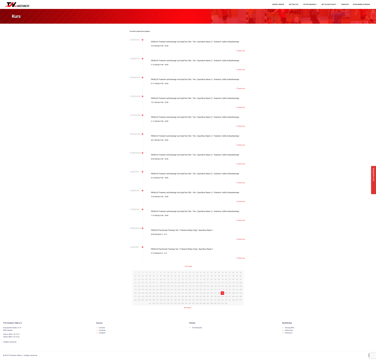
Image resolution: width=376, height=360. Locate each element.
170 (204, 289)
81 (208, 279)
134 (182, 286)
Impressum (288, 333)
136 (190, 286)
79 (201, 279)
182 (139, 293)
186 (153, 293)
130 (168, 286)
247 (157, 300)
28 (233, 272)
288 (211, 303)
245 (150, 300)
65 (150, 279)
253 (179, 300)
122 (139, 286)
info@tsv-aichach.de (9, 342)
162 (175, 289)
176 (226, 289)
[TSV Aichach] (17, 4)
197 (193, 293)
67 (157, 279)
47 (193, 276)
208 (233, 293)
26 (226, 272)
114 (219, 283)
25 (222, 272)
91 (135, 283)
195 (186, 293)
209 (237, 293)
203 (215, 293)
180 (240, 289)
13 (179, 272)
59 (237, 276)
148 (233, 286)
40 (168, 276)
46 (190, 276)
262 (211, 300)
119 (237, 283)
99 (164, 283)
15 (186, 272)
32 (139, 276)
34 (146, 276)
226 (190, 296)
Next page (187, 307)
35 (150, 276)
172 (211, 289)
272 (153, 303)
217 (157, 296)
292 (226, 303)
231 (208, 296)
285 (201, 303)
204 (219, 293)
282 (190, 303)
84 (219, 279)
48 (197, 276)
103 (179, 283)
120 (240, 283)
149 (237, 286)
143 (215, 286)
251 (172, 300)
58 (233, 276)
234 (219, 296)
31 (135, 276)
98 (161, 283)
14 (182, 272)
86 (226, 279)
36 (153, 276)
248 (161, 300)
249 (164, 300)
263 (215, 300)
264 (219, 300)
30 (240, 272)
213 (143, 296)
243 (143, 300)
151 (135, 289)
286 (204, 303)
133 (179, 286)
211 (135, 296)
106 (190, 283)
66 (153, 279)
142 (211, 286)
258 (197, 300)
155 (150, 289)
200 (204, 293)
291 (222, 303)
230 (204, 296)
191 (172, 293)
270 (240, 300)
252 (175, 300)
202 (211, 293)
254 (182, 300)
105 (186, 283)
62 (139, 279)
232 (211, 296)
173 (215, 289)
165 (186, 289)
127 (157, 286)
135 (186, 286)
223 (179, 296)
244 (146, 300)
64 (146, 279)
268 (233, 300)
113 (215, 283)
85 (222, 279)
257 (193, 300)
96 (153, 283)
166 (190, 289)
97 (157, 283)
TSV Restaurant (197, 328)
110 (204, 283)
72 (175, 279)
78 (197, 279)
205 (222, 293)
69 (164, 279)
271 (150, 303)
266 (226, 300)
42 (175, 276)
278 (175, 303)
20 (204, 272)
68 (161, 279)
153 (143, 289)
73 (179, 279)
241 (135, 300)
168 (197, 289)
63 (143, 279)
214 (146, 296)
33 (143, 276)
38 (161, 276)
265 (222, 300)
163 (179, 289)
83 (215, 279)
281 (186, 303)
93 (143, 283)
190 (168, 293)
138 (197, 286)
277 (172, 303)
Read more (241, 51)
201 (208, 293)
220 (168, 296)
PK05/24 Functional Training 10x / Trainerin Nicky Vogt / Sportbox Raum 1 (182, 230)
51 (208, 276)
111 (208, 283)
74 (182, 279)
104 (182, 283)
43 (179, 276)
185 (150, 293)
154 (146, 289)
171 (208, 289)
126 (153, 286)
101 (172, 283)
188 (161, 293)
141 (208, 286)
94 (146, 283)
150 (240, 286)
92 (139, 283)
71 (172, 279)
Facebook (102, 330)
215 (150, 296)
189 (164, 293)
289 (215, 303)
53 (215, 276)
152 (139, 289)
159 (164, 289)
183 (143, 293)
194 (182, 293)
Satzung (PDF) (289, 328)
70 (168, 279)
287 (208, 303)
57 (229, 276)
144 (219, 286)
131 (172, 286)
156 (153, 289)
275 (164, 303)
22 (211, 272)
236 (226, 296)
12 (175, 272)
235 (222, 296)
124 (146, 286)
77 (193, 279)
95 (150, 283)
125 (150, 286)
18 (197, 272)
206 (226, 293)
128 (161, 286)
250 (168, 300)
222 (175, 296)
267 (230, 300)
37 (157, 276)
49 (201, 276)
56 (226, 276)
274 (161, 303)
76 (190, 279)
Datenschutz (289, 330)
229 (201, 296)
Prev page (189, 266)
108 (197, 283)
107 (193, 283)
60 (240, 276)
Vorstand (102, 328)
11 (172, 272)
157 (157, 289)
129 (164, 286)
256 (190, 300)
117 (230, 283)
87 (229, 279)
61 (135, 279)
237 (230, 296)
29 (237, 272)
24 (219, 272)
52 (211, 276)
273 (157, 303)
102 (175, 283)
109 (201, 283)
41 (172, 276)
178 (233, 289)
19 (201, 272)
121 (135, 286)
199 (201, 293)
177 (230, 289)
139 (201, 286)
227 (193, 296)
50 (204, 276)
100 (168, 283)
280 (182, 303)
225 (186, 296)
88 (233, 279)
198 (197, 293)
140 (204, 286)
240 (240, 296)
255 (186, 300)
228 (197, 296)
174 (219, 289)
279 (179, 303)
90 (240, 279)
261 (208, 300)
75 (186, 279)
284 (197, 303)
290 (219, 303)
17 (193, 272)
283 (193, 303)
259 (201, 300)
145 (222, 286)
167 (193, 289)
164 (182, 289)
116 (226, 283)
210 (240, 293)
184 (146, 293)
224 (182, 296)
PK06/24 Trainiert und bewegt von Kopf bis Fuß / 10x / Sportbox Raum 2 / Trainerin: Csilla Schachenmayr (195, 42)
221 (172, 296)
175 (222, 289)
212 (139, 296)
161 (172, 289)
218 (161, 296)
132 (175, 286)
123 (143, 286)
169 (201, 289)
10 (168, 272)
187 (157, 293)
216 (153, 296)
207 (230, 293)
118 (233, 283)
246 (153, 300)
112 (211, 283)
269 (237, 300)
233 (215, 296)
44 (182, 276)
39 (164, 276)
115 (222, 283)
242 (139, 300)
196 (190, 293)
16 (190, 272)
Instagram (102, 333)
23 (215, 272)
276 (168, 303)
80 (204, 279)
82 (211, 279)
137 (193, 286)
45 (186, 276)
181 (135, 293)
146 (226, 286)
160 (168, 289)
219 (164, 296)
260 (204, 300)
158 (161, 289)
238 (233, 296)
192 (175, 293)
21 (208, 272)
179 (237, 289)
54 (219, 276)
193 (179, 293)
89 (237, 279)
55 (222, 276)
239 (237, 296)
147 (230, 286)
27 (229, 272)
